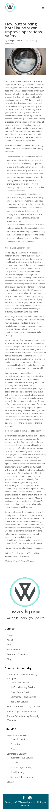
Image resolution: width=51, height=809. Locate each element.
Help (9, 644)
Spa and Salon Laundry (21, 777)
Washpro (11, 40)
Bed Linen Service (19, 701)
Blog (9, 659)
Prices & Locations (19, 739)
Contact (10, 635)
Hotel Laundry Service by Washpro (24, 706)
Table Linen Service (20, 682)
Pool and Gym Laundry (21, 767)
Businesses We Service (21, 757)
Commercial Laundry (17, 753)
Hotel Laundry (17, 772)
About (10, 639)
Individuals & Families (17, 735)
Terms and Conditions (17, 654)
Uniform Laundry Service (22, 687)
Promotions (16, 744)
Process (14, 749)
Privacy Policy (13, 649)
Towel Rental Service (20, 692)
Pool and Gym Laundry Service (21, 711)
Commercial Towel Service (23, 696)
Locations (15, 762)
